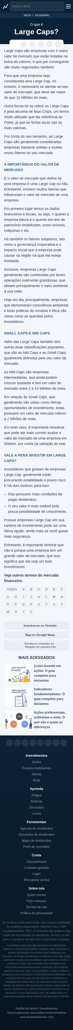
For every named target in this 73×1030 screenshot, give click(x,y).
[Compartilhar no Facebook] (41, 44)
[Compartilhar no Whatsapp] (23, 44)
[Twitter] (25, 743)
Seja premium (37, 861)
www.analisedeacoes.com (36, 1016)
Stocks (36, 774)
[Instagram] (9, 743)
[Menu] (68, 6)
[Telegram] (32, 743)
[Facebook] (17, 743)
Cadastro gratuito (36, 867)
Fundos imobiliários (36, 768)
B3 (60, 956)
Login (36, 874)
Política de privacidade (36, 913)
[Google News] (48, 743)
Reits (36, 780)
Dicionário (42, 15)
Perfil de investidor (36, 846)
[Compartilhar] (15, 44)
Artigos (36, 795)
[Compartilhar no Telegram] (32, 44)
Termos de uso (36, 907)
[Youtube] (40, 743)
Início (27, 15)
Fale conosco (36, 901)
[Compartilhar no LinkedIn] (58, 44)
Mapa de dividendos (36, 840)
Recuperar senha (36, 880)
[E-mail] (63, 743)
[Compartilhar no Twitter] (49, 44)
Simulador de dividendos (37, 834)
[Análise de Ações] (5, 6)
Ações (36, 762)
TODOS (12, 589)
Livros (36, 813)
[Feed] (56, 743)
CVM (66, 956)
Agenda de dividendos (36, 828)
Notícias (36, 801)
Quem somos (36, 895)
